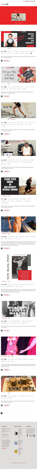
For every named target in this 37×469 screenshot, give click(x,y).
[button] (1, 60)
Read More (6, 60)
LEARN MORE (4, 448)
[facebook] (27, 436)
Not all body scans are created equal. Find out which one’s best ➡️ (20, 432)
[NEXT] (8, 413)
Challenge (13, 119)
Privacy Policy (24, 462)
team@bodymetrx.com (5, 437)
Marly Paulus (4, 195)
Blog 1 (9, 48)
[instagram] (34, 436)
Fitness (12, 356)
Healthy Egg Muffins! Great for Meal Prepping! (20, 450)
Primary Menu (35, 4)
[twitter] (30, 436)
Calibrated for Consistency (30, 1)
